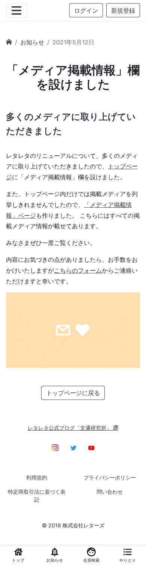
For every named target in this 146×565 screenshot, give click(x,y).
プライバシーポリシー (109, 477)
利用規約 (36, 477)
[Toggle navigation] (16, 10)
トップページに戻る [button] (73, 393)
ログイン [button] (86, 10)
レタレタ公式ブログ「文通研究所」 (70, 428)
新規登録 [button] (123, 10)
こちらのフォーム (78, 270)
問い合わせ (110, 491)
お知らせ (32, 42)
